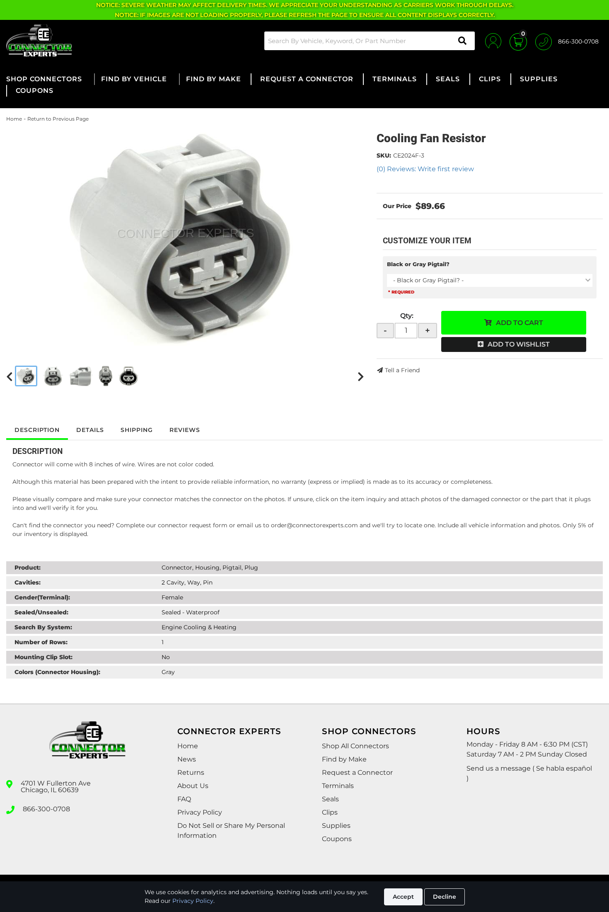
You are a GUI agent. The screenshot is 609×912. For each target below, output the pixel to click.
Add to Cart (519, 323)
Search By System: (43, 627)
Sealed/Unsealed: (41, 612)
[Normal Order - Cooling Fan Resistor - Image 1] (26, 376)
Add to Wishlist (519, 344)
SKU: (384, 155)
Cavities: (28, 582)
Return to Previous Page (58, 119)
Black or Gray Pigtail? (418, 264)
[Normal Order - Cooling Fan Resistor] (185, 237)
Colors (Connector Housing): (57, 672)
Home (14, 119)
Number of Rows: (41, 642)
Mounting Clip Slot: (43, 657)
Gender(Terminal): (42, 597)
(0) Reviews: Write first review (425, 169)
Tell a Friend (402, 370)
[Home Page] (87, 747)
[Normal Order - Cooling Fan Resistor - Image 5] (128, 376)
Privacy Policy (192, 901)
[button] (369, 41)
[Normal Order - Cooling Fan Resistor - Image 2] (53, 376)
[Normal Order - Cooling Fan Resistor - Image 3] (81, 376)
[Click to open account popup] (493, 41)
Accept (403, 896)
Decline (444, 896)
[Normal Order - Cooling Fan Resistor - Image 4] (106, 376)
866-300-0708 (46, 809)
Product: (28, 567)
